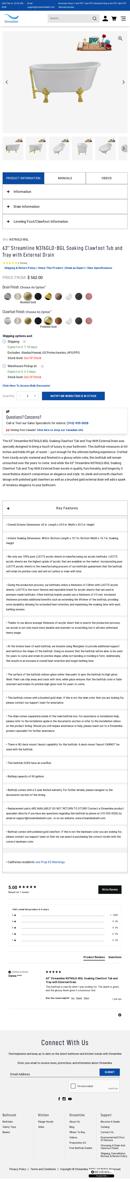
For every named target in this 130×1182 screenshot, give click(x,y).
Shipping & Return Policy (20, 268)
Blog (71, 1126)
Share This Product (50, 268)
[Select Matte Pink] (88, 296)
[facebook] (59, 1098)
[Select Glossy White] (68, 296)
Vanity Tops (9, 1126)
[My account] (105, 18)
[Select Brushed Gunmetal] (78, 296)
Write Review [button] (110, 889)
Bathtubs (8, 1121)
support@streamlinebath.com (41, 7)
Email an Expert (75, 268)
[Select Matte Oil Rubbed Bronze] (58, 296)
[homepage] (11, 18)
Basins (6, 1132)
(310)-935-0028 (77, 423)
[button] (123, 82)
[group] (26, 887)
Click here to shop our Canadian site (60, 430)
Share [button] (86, 998)
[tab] (94, 957)
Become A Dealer (110, 1121)
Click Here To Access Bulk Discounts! (26, 385)
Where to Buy (77, 1132)
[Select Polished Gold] (48, 296)
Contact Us (107, 1132)
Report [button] (79, 998)
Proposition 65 (77, 1142)
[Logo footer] (101, 1173)
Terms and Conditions (43, 1169)
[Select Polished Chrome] (7, 296)
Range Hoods (45, 1121)
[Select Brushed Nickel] (17, 296)
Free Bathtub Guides (80, 1148)
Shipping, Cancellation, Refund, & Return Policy (114, 1155)
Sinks (41, 1126)
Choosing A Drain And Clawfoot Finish (113, 1147)
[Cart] (113, 18)
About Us (74, 1121)
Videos (73, 1137)
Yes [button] (72, 998)
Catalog (105, 1126)
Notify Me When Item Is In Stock (73, 396)
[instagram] (64, 1098)
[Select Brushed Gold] (27, 296)
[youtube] (70, 1098)
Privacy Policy (17, 1169)
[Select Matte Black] (38, 296)
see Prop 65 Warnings (50, 862)
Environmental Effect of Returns (113, 1139)
